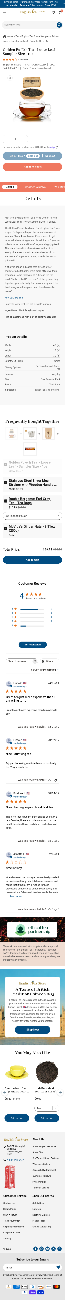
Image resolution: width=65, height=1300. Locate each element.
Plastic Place (38, 1220)
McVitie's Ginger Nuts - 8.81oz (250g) (32, 528)
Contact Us (8, 1203)
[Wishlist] (53, 12)
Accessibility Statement (44, 1170)
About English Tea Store (44, 1146)
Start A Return (10, 1214)
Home (10, 36)
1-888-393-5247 (15, 1160)
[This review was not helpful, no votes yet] (55, 726)
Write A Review (33, 644)
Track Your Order (11, 1220)
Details (10, 186)
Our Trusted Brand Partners (45, 1158)
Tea (18, 36)
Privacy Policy (39, 1181)
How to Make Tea (14, 297)
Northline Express (41, 1214)
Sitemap (7, 1238)
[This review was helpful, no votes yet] (49, 726)
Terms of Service (40, 1187)
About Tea (37, 1152)
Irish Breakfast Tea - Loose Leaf (44, 1090)
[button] (4, 12)
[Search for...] (59, 25)
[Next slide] (60, 1092)
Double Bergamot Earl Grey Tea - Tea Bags (30, 501)
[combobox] (45, 669)
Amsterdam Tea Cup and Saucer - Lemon (15, 1090)
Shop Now (32, 1029)
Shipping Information (13, 1226)
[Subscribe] (58, 1267)
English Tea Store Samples (36, 36)
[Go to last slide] (5, 1092)
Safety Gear (38, 1203)
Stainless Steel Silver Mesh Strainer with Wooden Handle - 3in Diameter (32, 483)
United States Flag (41, 1226)
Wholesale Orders (41, 1164)
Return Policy (9, 1209)
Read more (16, 896)
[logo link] (15, 1139)
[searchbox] (19, 661)
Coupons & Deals (11, 1232)
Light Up (36, 1209)
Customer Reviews (34, 187)
